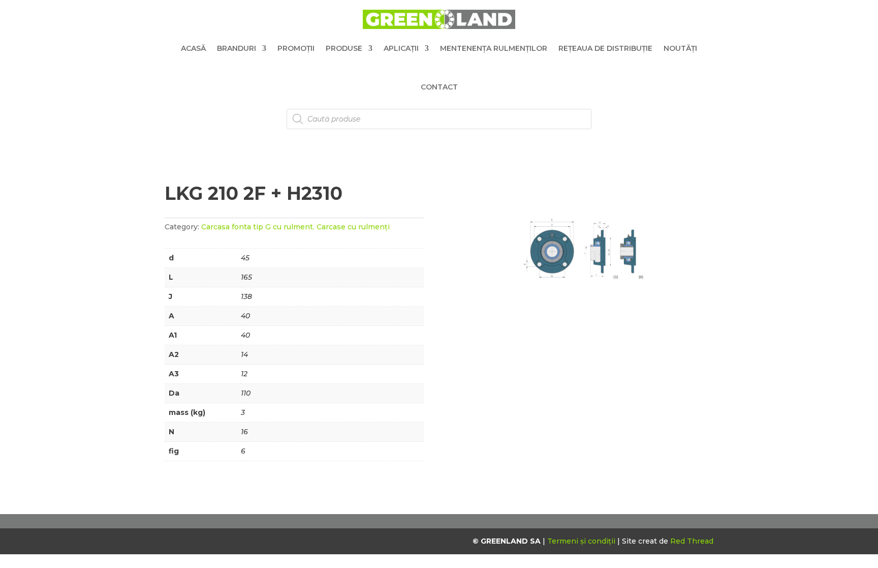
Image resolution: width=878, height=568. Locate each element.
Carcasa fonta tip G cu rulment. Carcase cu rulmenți (295, 226)
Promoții (296, 48)
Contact (439, 87)
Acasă (193, 48)
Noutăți (680, 48)
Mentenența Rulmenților (493, 48)
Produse (344, 48)
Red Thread (691, 541)
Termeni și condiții (582, 541)
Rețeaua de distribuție (605, 48)
